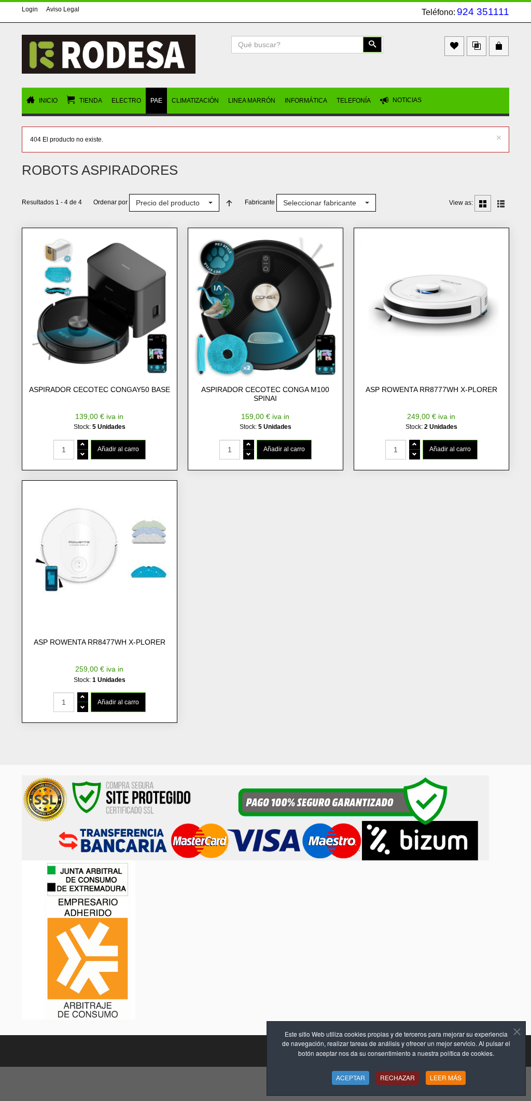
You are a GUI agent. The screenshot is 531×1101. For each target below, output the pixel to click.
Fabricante (260, 202)
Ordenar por (110, 202)
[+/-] (229, 202)
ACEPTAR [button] (350, 1077)
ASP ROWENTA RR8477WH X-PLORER (99, 642)
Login (30, 9)
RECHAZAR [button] (397, 1077)
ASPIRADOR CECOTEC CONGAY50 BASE (99, 389)
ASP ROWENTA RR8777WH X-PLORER (431, 389)
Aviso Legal (62, 9)
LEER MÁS (446, 1077)
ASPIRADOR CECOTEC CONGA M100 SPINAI (265, 394)
